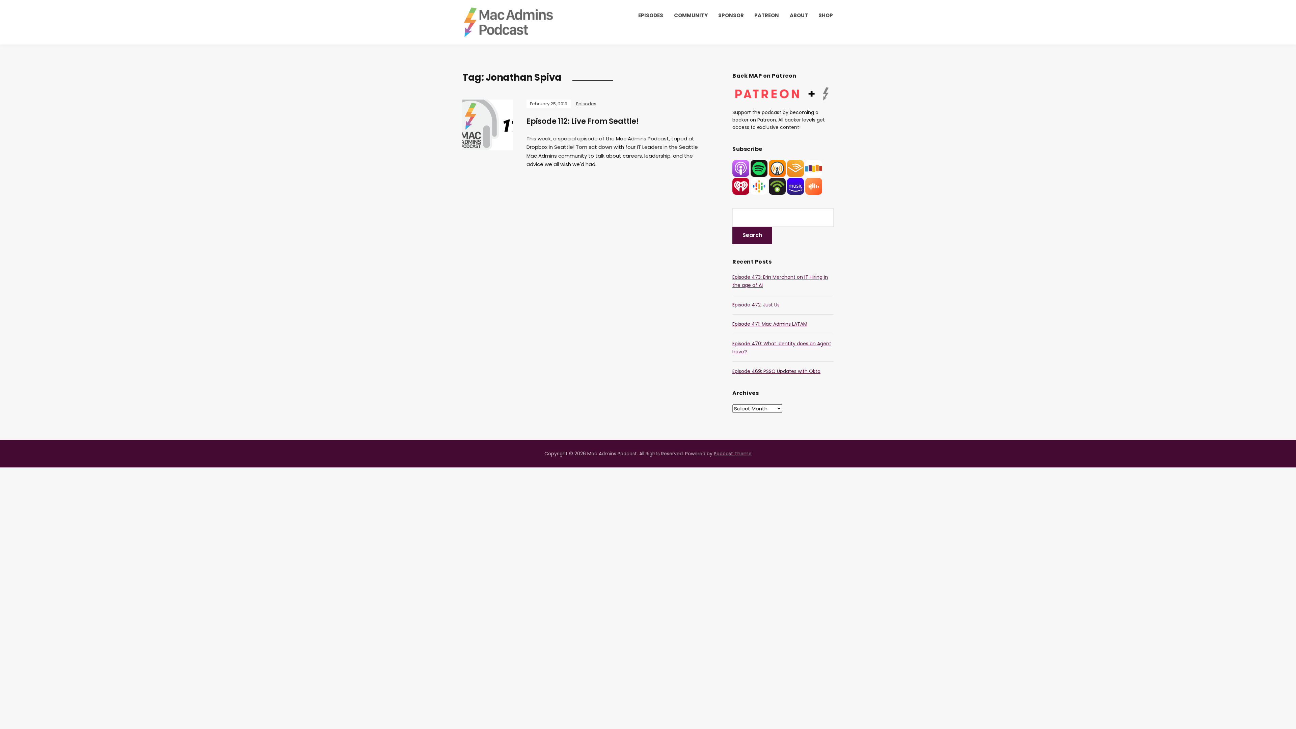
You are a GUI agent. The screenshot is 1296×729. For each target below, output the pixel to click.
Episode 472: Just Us (756, 304)
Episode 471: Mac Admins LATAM (769, 324)
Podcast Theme (733, 453)
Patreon (766, 15)
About (799, 15)
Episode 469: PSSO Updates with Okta (776, 371)
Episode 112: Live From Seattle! (582, 121)
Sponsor (731, 15)
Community (691, 15)
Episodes (650, 15)
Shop (825, 15)
